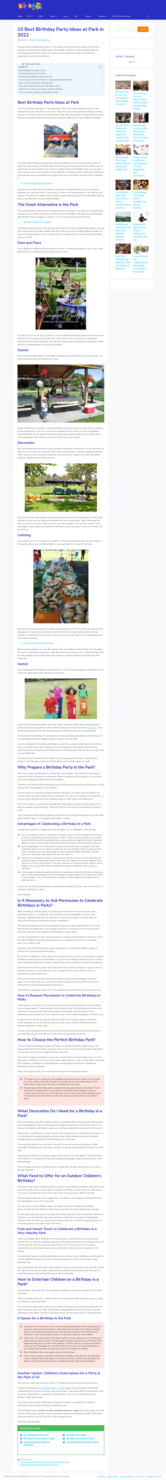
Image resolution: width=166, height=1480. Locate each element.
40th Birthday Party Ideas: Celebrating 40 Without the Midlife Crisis (123, 163)
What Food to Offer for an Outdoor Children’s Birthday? (41, 89)
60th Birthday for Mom (122, 16)
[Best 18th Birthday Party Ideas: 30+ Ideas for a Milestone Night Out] (123, 249)
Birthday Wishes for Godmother (38, 643)
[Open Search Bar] (148, 16)
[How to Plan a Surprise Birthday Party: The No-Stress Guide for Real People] (140, 86)
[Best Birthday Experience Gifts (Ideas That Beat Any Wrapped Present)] (123, 217)
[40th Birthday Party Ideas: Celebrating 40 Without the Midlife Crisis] (123, 150)
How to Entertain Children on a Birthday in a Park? (39, 92)
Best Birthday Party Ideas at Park (32, 70)
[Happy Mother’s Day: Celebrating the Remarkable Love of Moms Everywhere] (140, 249)
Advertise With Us (154, 1476)
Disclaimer (101, 1476)
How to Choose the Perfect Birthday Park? (36, 83)
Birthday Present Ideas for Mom (39, 1438)
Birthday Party (26, 1459)
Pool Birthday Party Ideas (36, 1435)
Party (29, 16)
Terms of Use (113, 1476)
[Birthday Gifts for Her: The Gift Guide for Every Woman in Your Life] (123, 85)
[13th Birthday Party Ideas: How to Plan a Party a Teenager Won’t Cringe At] (123, 185)
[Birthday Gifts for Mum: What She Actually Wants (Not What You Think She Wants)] (140, 118)
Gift (76, 16)
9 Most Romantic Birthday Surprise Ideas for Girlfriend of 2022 (44, 1462)
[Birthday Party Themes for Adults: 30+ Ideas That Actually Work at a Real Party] (123, 118)
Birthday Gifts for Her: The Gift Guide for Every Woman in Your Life (122, 97)
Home (20, 16)
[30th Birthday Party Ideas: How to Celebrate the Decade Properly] (140, 185)
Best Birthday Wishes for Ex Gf (38, 183)
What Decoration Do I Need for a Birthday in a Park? (40, 86)
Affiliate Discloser (127, 1476)
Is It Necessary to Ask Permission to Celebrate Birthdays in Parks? (45, 80)
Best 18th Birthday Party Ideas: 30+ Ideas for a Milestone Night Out (123, 262)
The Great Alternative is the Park (32, 73)
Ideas (41, 16)
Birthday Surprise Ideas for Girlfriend (37, 1443)
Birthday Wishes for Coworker (37, 222)
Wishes (88, 16)
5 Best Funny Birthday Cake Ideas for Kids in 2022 (39, 1465)
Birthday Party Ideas (77, 1435)
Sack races (91, 727)
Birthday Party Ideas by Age (80, 1438)
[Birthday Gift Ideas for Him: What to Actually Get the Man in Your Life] (140, 217)
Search (143, 29)
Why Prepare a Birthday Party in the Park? (36, 76)
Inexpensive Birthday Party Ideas (83, 1442)
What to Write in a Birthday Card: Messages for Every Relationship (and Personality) (140, 166)
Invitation (101, 16)
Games (52, 16)
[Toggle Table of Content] (99, 67)
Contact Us (140, 1476)
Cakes (65, 16)
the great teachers (49, 1388)
